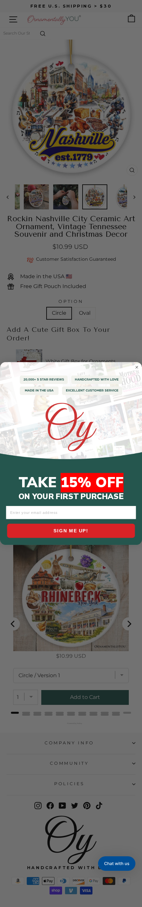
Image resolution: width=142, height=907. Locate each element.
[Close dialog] (137, 367)
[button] (116, 863)
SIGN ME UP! (70, 530)
